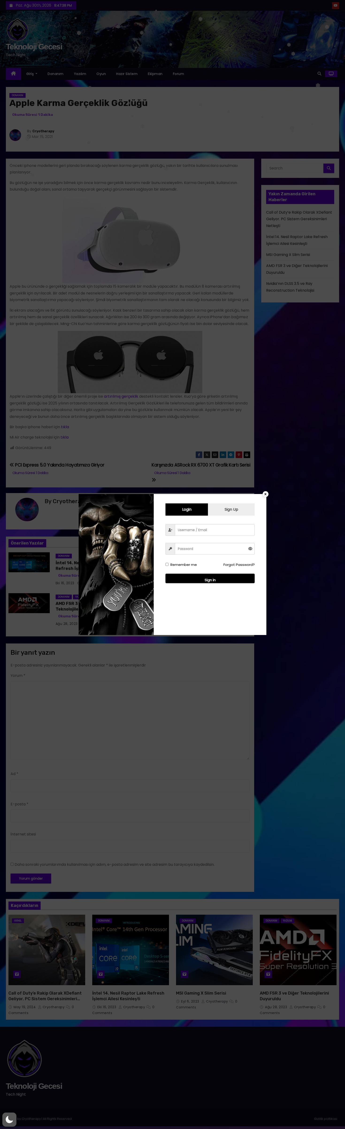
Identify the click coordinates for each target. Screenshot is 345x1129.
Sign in (210, 579)
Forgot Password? (239, 564)
